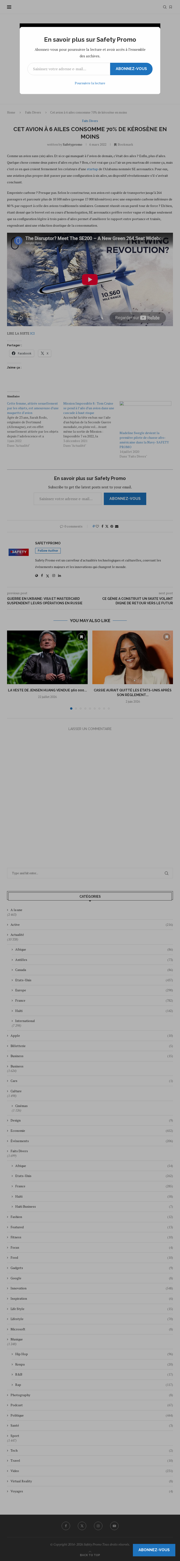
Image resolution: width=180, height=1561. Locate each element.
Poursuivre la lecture (90, 83)
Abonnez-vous (131, 68)
